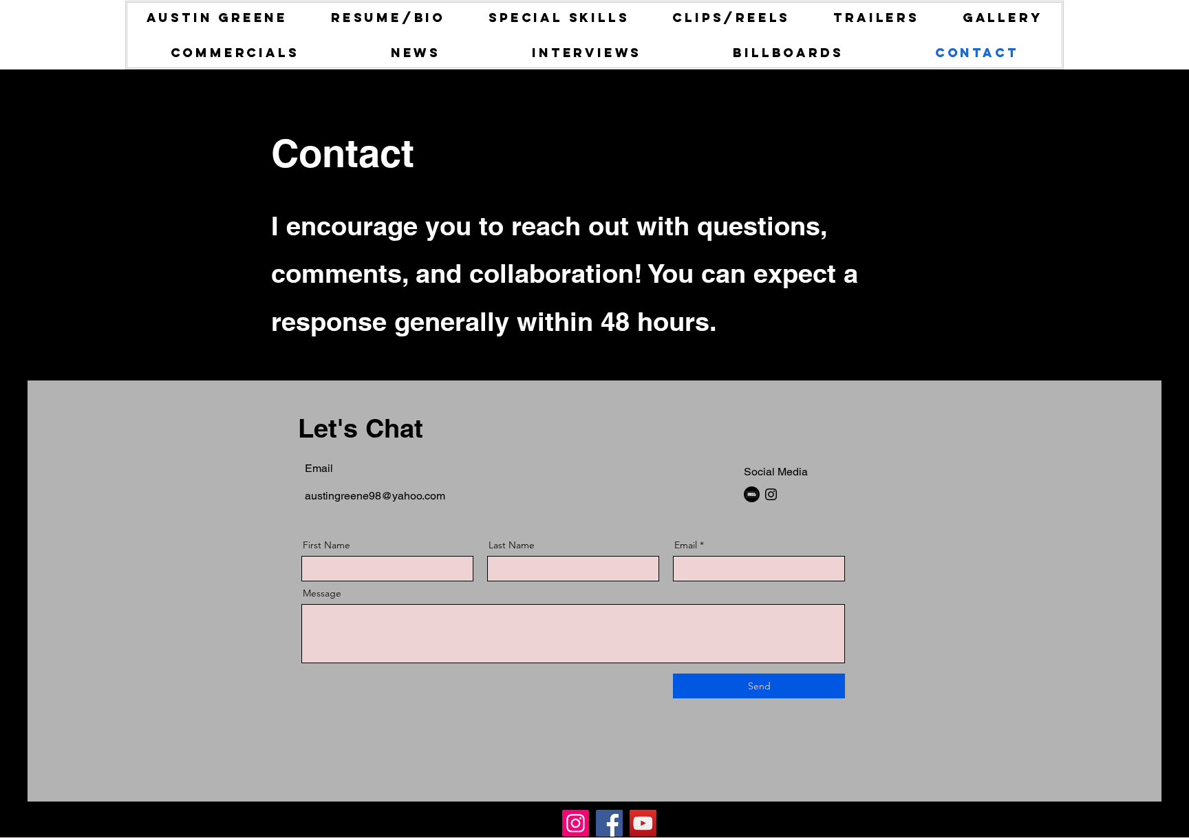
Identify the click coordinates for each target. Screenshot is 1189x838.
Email (685, 545)
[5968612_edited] (752, 494)
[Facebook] (609, 823)
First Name (326, 545)
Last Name (512, 545)
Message (322, 593)
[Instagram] (771, 494)
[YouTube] (643, 823)
